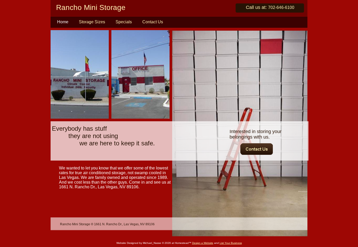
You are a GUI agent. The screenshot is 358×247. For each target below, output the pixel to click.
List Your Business (231, 242)
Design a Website (202, 242)
